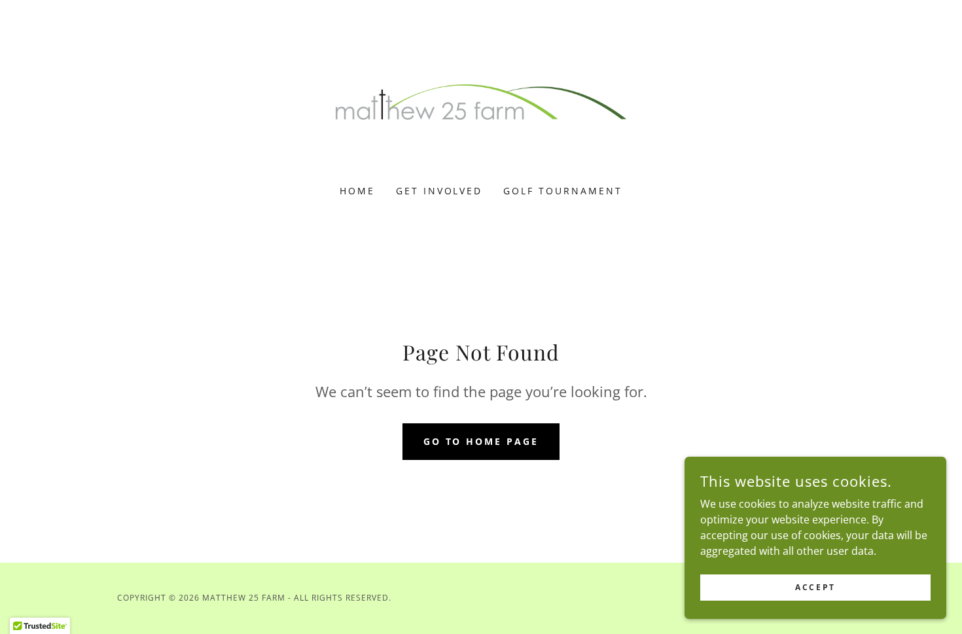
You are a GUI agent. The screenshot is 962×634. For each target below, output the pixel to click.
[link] (481, 101)
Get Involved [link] (439, 191)
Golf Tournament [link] (562, 191)
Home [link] (357, 191)
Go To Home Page (481, 441)
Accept (815, 587)
